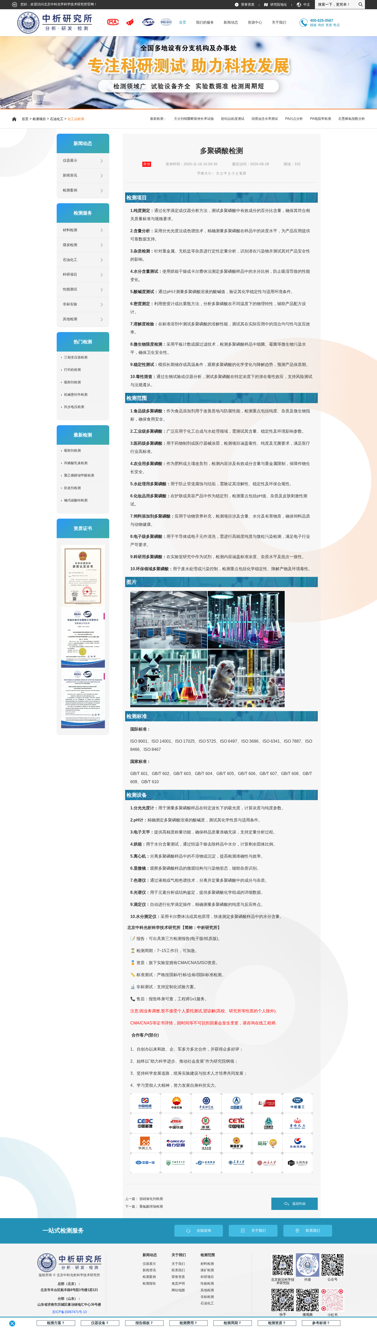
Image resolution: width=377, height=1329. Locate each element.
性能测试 (70, 289)
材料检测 (70, 230)
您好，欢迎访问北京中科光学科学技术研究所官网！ (58, 4)
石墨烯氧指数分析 (351, 119)
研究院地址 (278, 4)
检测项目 (39, 119)
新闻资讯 (70, 175)
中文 (306, 4)
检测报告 (149, 1283)
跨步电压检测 (74, 407)
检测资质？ (277, 1323)
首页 (182, 22)
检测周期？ (233, 1323)
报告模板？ (144, 1323)
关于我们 (178, 1264)
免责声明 (178, 1283)
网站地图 (178, 1290)
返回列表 (299, 1203)
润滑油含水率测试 (264, 119)
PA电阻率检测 (320, 119)
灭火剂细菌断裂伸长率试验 (194, 119)
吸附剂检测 (72, 382)
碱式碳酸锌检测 (75, 500)
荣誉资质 (247, 4)
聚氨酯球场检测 (151, 1206)
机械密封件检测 (75, 394)
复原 (242, 173)
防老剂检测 (72, 488)
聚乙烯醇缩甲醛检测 (79, 475)
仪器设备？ (100, 1323)
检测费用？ (188, 1323)
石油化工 (56, 119)
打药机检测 (72, 370)
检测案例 (70, 190)
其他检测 (70, 319)
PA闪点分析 (294, 119)
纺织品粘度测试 (232, 119)
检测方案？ (56, 1323)
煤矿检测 (207, 1270)
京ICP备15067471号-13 (69, 1312)
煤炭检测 (70, 245)
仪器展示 (70, 160)
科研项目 (70, 274)
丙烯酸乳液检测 (75, 463)
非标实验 (70, 304)
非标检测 (207, 1297)
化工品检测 (75, 119)
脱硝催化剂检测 (151, 1199)
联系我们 (178, 1270)
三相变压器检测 (75, 357)
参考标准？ (321, 1323)
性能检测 (207, 1283)
